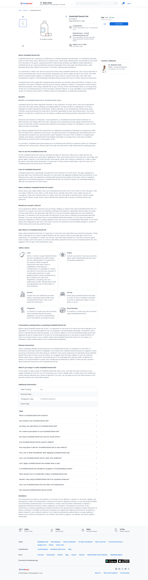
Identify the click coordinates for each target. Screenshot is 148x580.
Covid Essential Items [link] (115, 542)
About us (98, 573)
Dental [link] (51, 545)
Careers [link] (73, 555)
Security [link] (81, 555)
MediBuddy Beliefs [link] (116, 555)
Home (20, 10)
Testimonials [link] (51, 555)
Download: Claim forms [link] (57, 549)
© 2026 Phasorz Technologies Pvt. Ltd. (30, 573)
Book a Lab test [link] (100, 542)
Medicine (25, 10)
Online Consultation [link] (69, 542)
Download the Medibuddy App (28, 560)
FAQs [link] (69, 549)
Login (128, 3)
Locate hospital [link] (43, 549)
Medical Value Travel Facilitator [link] (97, 555)
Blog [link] (67, 555)
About (20, 555)
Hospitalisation (23, 549)
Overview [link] (41, 555)
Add (105, 24)
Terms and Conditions (111, 573)
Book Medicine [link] (55, 542)
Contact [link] (60, 555)
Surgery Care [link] (42, 545)
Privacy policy (125, 573)
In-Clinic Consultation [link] (85, 542)
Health (20, 542)
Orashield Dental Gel (35, 10)
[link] (26, 3)
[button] (122, 3)
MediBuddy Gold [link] (43, 542)
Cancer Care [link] (60, 545)
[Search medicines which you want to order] (116, 3)
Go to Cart (119, 24)
